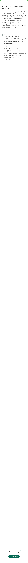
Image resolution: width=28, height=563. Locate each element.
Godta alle (15, 556)
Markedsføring (8, 47)
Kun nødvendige (15, 552)
